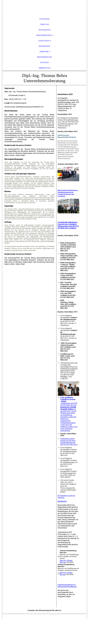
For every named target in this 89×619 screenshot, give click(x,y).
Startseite (44, 19)
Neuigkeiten (44, 30)
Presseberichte (44, 57)
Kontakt (44, 62)
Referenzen (44, 46)
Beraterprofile (44, 35)
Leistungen (43, 41)
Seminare (44, 52)
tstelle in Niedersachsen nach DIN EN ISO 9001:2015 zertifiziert (68, 226)
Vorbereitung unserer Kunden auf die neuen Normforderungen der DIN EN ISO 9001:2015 (68, 441)
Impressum (44, 68)
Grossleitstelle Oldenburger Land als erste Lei (67, 223)
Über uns (44, 24)
